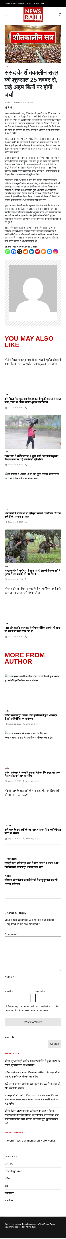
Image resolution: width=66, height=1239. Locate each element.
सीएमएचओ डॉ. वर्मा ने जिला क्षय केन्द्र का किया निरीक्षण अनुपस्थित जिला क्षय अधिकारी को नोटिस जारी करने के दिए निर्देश (31, 1099)
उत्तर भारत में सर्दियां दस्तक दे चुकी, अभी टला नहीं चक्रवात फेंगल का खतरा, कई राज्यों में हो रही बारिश (31, 458)
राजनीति (9, 1200)
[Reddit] (25, 251)
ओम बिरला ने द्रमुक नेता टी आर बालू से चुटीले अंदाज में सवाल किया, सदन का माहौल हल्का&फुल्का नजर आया (33, 400)
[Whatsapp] (7, 251)
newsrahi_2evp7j (33, 724)
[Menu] (6, 14)
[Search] (60, 14)
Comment (11, 934)
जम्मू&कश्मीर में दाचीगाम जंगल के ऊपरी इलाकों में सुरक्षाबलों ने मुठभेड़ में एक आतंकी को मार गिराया (32, 572)
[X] (19, 251)
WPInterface (31, 1227)
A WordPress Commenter (20, 1140)
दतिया (7, 711)
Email (9, 991)
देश (7, 66)
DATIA (8, 825)
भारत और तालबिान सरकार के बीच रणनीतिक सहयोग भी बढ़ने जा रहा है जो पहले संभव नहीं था (32, 629)
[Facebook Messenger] (49, 251)
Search (9, 1037)
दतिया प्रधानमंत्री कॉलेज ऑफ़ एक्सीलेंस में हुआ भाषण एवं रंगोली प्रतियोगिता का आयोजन (31, 717)
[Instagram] (55, 251)
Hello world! (48, 1140)
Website (40, 991)
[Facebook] (13, 251)
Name (9, 976)
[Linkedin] (31, 251)
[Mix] (43, 251)
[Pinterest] (37, 251)
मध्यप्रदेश (9, 1193)
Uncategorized (13, 1171)
